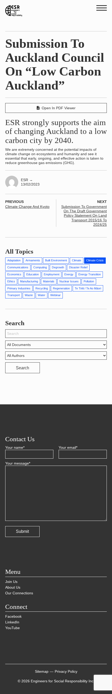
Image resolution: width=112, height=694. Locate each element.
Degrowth (58, 267)
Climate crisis (95, 260)
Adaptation (14, 260)
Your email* (68, 447)
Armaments (33, 260)
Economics (14, 274)
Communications (17, 267)
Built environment (56, 260)
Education (32, 274)
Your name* (14, 447)
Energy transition (89, 274)
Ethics (11, 281)
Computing (40, 267)
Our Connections (19, 593)
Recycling (41, 288)
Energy (68, 274)
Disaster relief (78, 267)
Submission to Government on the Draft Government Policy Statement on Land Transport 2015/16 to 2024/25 (84, 215)
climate (76, 260)
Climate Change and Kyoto (27, 207)
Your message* (17, 463)
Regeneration (61, 288)
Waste (29, 295)
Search (22, 368)
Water (41, 295)
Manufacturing (29, 281)
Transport (13, 295)
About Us (12, 587)
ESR (27, 180)
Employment (51, 274)
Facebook (13, 616)
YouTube (12, 628)
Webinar (55, 295)
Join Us (11, 582)
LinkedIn (12, 622)
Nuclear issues (69, 281)
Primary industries (18, 288)
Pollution (89, 281)
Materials (48, 281)
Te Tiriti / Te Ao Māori (88, 288)
